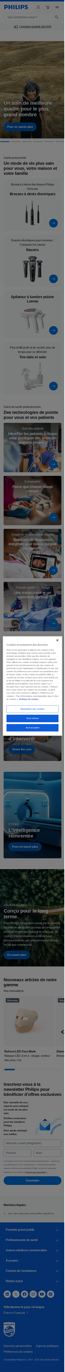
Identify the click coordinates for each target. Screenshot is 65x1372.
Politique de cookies (24, 700)
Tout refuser (31, 720)
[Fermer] (56, 639)
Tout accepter (31, 729)
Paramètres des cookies (31, 710)
